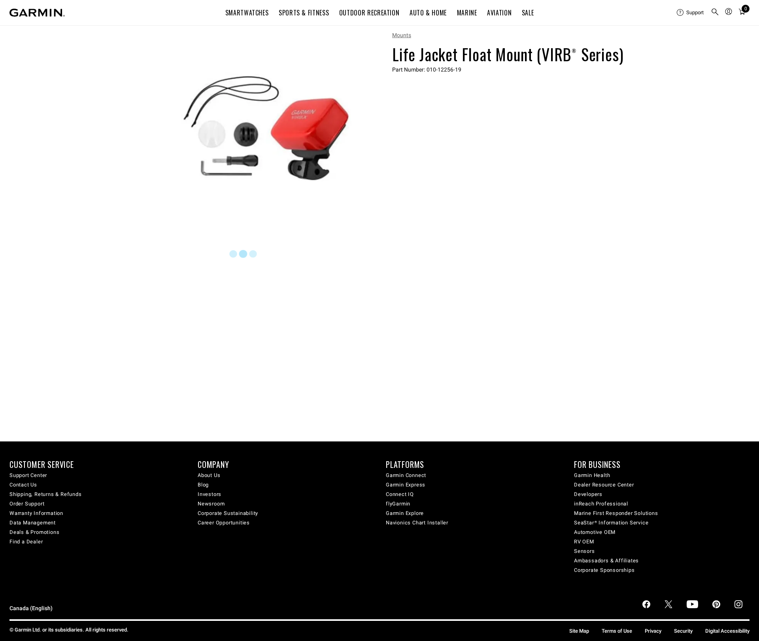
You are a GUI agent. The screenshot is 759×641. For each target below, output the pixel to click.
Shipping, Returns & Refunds (45, 494)
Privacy (653, 631)
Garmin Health (592, 475)
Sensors (584, 551)
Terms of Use (617, 631)
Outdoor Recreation (369, 12)
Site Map (579, 631)
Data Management (32, 523)
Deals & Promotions (34, 532)
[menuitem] (690, 12)
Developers (588, 494)
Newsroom (211, 504)
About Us (209, 475)
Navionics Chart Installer (417, 523)
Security (683, 631)
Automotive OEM (595, 532)
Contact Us (23, 485)
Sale (528, 12)
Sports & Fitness (304, 12)
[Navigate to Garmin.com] (37, 12)
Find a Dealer (26, 542)
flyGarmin (398, 504)
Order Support (26, 504)
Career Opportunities (224, 523)
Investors (209, 494)
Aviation (499, 12)
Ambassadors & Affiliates (606, 561)
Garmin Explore (405, 513)
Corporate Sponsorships (604, 570)
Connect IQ (400, 494)
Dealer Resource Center (604, 485)
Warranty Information (36, 513)
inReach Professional (601, 504)
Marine (467, 12)
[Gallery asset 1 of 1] (265, 127)
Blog (203, 485)
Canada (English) (31, 608)
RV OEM (584, 542)
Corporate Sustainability (228, 513)
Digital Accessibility (727, 631)
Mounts (401, 35)
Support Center (28, 475)
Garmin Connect (406, 475)
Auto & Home (428, 12)
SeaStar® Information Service (611, 523)
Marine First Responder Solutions (616, 513)
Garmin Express (405, 485)
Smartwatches (247, 12)
